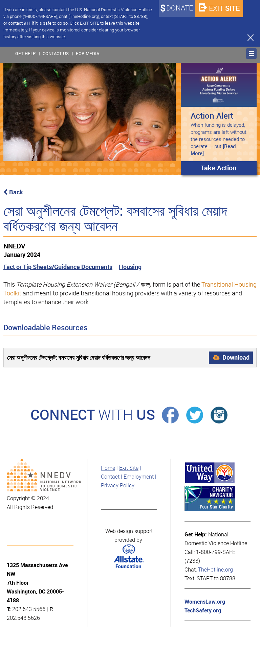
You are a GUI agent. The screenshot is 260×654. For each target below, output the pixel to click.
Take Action (218, 168)
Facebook (170, 415)
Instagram (219, 415)
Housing (130, 266)
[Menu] (251, 53)
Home (108, 468)
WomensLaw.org (205, 602)
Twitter (194, 415)
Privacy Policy (117, 485)
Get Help (25, 53)
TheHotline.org (215, 569)
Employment (139, 477)
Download (235, 357)
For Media (87, 53)
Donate (179, 8)
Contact (110, 477)
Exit (224, 8)
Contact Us (56, 53)
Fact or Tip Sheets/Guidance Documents (57, 266)
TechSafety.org (203, 610)
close (247, 37)
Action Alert (212, 116)
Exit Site (128, 468)
